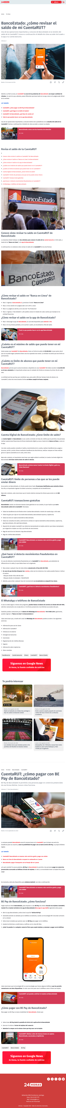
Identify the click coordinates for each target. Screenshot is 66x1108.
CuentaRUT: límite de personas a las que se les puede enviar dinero (22, 175)
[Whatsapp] (50, 82)
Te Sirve (8, 14)
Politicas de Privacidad (33, 1101)
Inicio (2, 14)
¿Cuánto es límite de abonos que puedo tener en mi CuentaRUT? (21, 169)
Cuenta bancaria (17, 655)
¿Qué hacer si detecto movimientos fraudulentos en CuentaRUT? (21, 181)
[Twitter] (59, 82)
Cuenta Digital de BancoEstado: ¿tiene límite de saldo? (19, 172)
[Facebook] (55, 82)
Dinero (26, 655)
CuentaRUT (34, 655)
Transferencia (6, 655)
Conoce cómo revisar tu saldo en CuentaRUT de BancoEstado (20, 156)
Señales (56, 2)
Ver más (21, 133)
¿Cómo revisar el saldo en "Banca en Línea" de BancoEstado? (20, 159)
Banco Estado (43, 655)
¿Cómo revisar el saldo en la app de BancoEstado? (17, 162)
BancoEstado (15, 770)
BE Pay (23, 1048)
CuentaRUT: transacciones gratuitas (13, 178)
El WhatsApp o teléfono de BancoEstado (14, 184)
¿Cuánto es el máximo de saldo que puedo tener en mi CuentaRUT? (22, 166)
